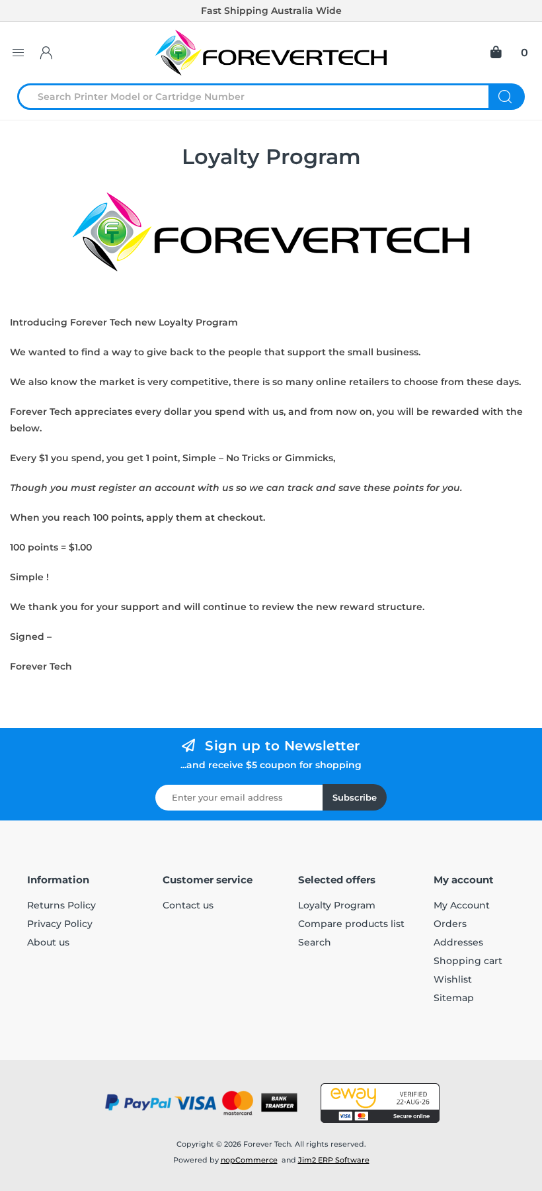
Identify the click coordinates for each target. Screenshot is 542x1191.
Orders (450, 924)
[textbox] (261, 96)
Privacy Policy (60, 924)
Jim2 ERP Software (333, 1160)
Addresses (458, 942)
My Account (462, 905)
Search (506, 96)
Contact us (188, 905)
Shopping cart (468, 961)
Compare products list (351, 924)
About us (48, 942)
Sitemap (454, 998)
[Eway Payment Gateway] (380, 1103)
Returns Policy (61, 905)
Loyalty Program (336, 905)
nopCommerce (249, 1160)
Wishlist (453, 979)
